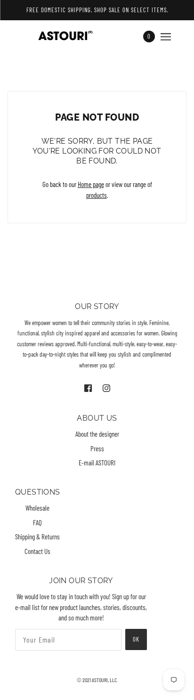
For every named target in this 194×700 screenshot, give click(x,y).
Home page (91, 184)
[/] (72, 36)
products (96, 195)
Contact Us (37, 551)
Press (97, 448)
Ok (136, 639)
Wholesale (37, 508)
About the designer (97, 434)
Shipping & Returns (37, 536)
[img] (89, 387)
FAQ (37, 522)
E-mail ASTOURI (97, 462)
